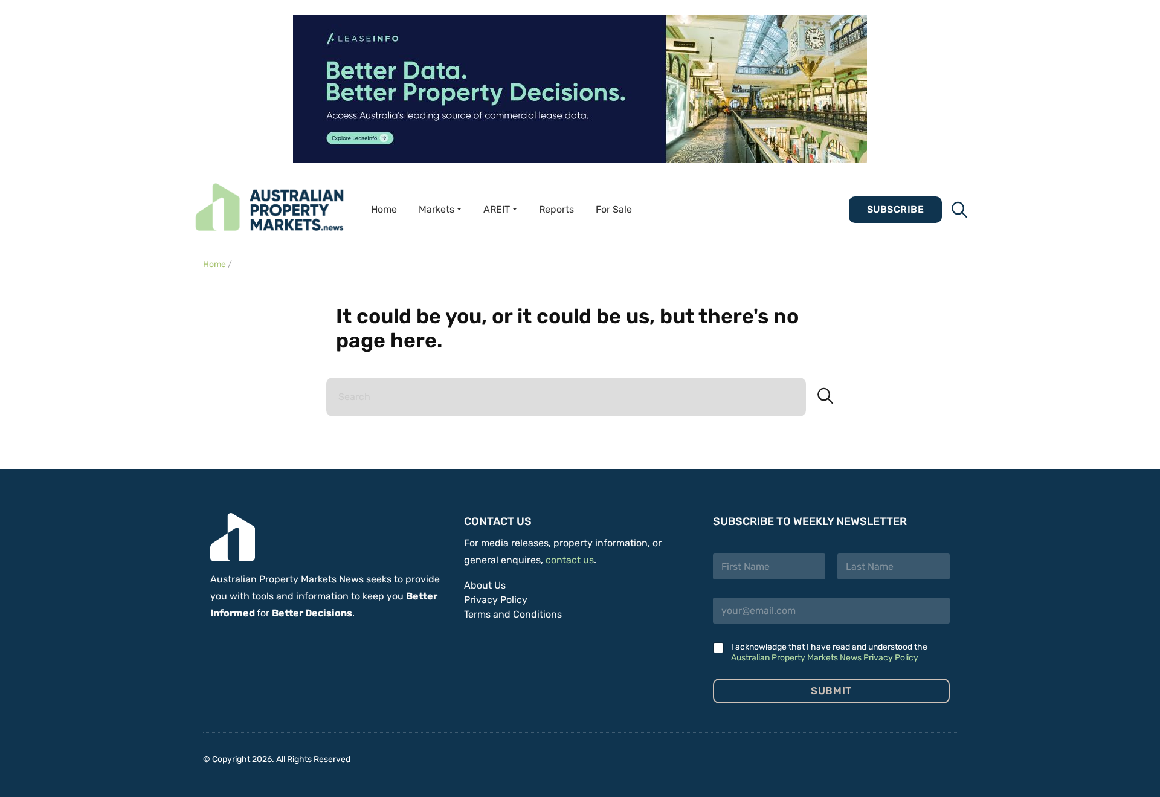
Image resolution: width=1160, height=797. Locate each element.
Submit (831, 691)
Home (384, 209)
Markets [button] (436, 209)
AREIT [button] (496, 209)
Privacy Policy (495, 599)
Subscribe (895, 209)
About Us (485, 585)
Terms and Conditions (513, 614)
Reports (556, 209)
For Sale (614, 209)
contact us (570, 560)
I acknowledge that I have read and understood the (829, 652)
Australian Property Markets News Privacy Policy (824, 658)
